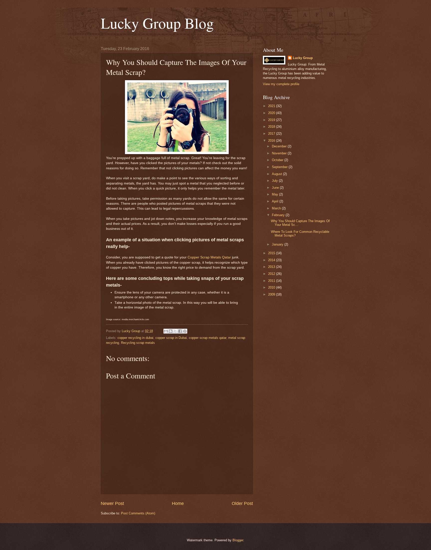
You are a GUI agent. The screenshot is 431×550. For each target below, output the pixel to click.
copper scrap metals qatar (207, 338)
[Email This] (165, 331)
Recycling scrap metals (138, 343)
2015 (272, 253)
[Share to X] (175, 331)
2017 (272, 133)
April (275, 201)
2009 (272, 294)
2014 (272, 260)
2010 (272, 287)
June (276, 187)
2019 (272, 120)
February (279, 215)
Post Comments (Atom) (138, 513)
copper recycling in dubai (135, 338)
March (277, 208)
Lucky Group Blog (157, 23)
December (280, 146)
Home (178, 503)
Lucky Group (303, 58)
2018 (272, 126)
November (280, 153)
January (278, 244)
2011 (272, 281)
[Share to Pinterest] (184, 331)
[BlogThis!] (170, 331)
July (275, 181)
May (275, 194)
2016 (272, 140)
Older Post (242, 503)
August (277, 174)
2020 (272, 113)
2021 (272, 106)
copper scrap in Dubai (171, 338)
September (280, 167)
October (278, 160)
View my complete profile (281, 84)
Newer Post (112, 503)
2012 (272, 274)
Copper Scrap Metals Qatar (209, 257)
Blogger (237, 540)
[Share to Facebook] (180, 331)
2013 (272, 267)
